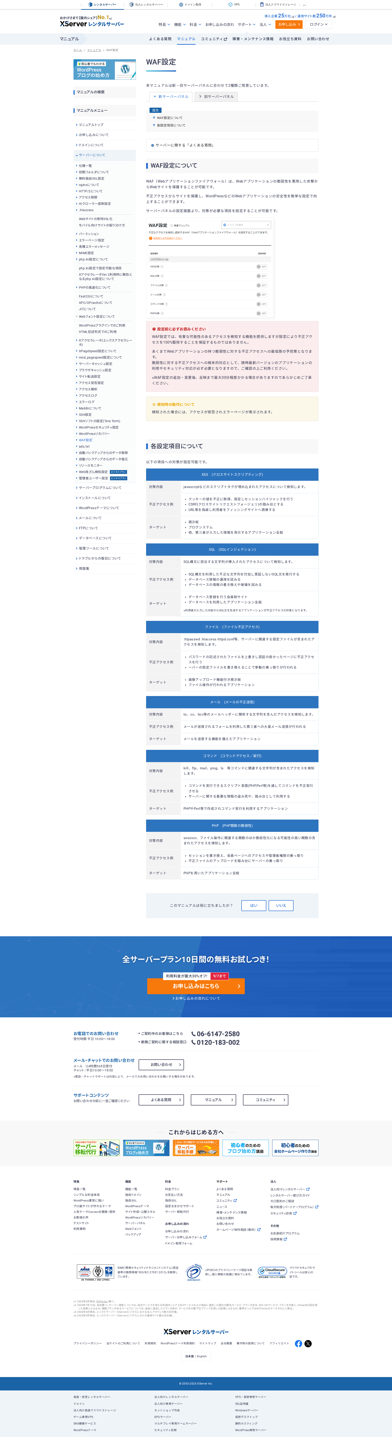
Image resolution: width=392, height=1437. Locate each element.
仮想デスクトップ (246, 1417)
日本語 (189, 1356)
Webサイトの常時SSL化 (96, 219)
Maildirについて (90, 408)
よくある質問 (160, 39)
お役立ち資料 (290, 39)
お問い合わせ (318, 39)
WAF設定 (85, 440)
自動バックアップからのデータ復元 (103, 459)
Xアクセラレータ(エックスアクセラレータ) (105, 343)
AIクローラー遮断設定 (95, 204)
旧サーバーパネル (219, 97)
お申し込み (287, 24)
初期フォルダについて (94, 172)
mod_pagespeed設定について (100, 357)
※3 (293, 16)
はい (253, 905)
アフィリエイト (279, 1343)
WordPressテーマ (85, 1430)
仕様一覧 (85, 166)
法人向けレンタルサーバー (171, 1397)
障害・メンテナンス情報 (253, 39)
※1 (110, 18)
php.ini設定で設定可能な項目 (100, 268)
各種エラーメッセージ (94, 246)
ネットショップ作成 (167, 1410)
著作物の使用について (251, 1343)
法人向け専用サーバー (168, 1403)
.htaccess (86, 210)
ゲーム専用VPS (83, 1417)
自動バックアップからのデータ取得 (103, 453)
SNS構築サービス (85, 1423)
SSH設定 (85, 414)
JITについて (87, 309)
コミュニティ (212, 39)
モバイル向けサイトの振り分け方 (102, 225)
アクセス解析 (88, 389)
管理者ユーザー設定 (102, 478)
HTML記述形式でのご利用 (98, 332)
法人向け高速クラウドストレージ (95, 1410)
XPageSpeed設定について (98, 351)
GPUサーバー (162, 1417)
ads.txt (84, 446)
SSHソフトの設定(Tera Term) (99, 421)
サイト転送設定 (89, 376)
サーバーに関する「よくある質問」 (185, 145)
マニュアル (186, 39)
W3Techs (102, 1301)
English (202, 1356)
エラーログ (86, 402)
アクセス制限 (88, 197)
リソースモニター (91, 465)
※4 (334, 16)
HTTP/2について (91, 191)
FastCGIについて (91, 296)
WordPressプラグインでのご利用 (102, 325)
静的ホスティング (246, 1423)
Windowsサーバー (247, 1410)
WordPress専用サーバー (251, 1430)
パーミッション (89, 234)
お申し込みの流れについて (197, 998)
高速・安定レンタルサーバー (92, 1397)
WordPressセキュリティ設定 (99, 427)
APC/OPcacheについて (96, 303)
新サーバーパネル (174, 97)
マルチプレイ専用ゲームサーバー (175, 1423)
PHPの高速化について (95, 287)
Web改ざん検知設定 (102, 472)
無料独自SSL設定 (91, 178)
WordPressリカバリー (94, 434)
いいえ (281, 905)
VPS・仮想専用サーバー (250, 1397)
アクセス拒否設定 (91, 383)
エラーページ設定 (92, 240)
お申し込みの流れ (219, 24)
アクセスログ (88, 395)
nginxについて (89, 185)
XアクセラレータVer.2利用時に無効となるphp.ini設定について (105, 277)
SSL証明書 (242, 1403)
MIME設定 (86, 253)
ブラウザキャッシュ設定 (95, 370)
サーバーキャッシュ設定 (95, 364)
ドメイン (79, 1403)
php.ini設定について (93, 259)
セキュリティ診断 (165, 1430)
